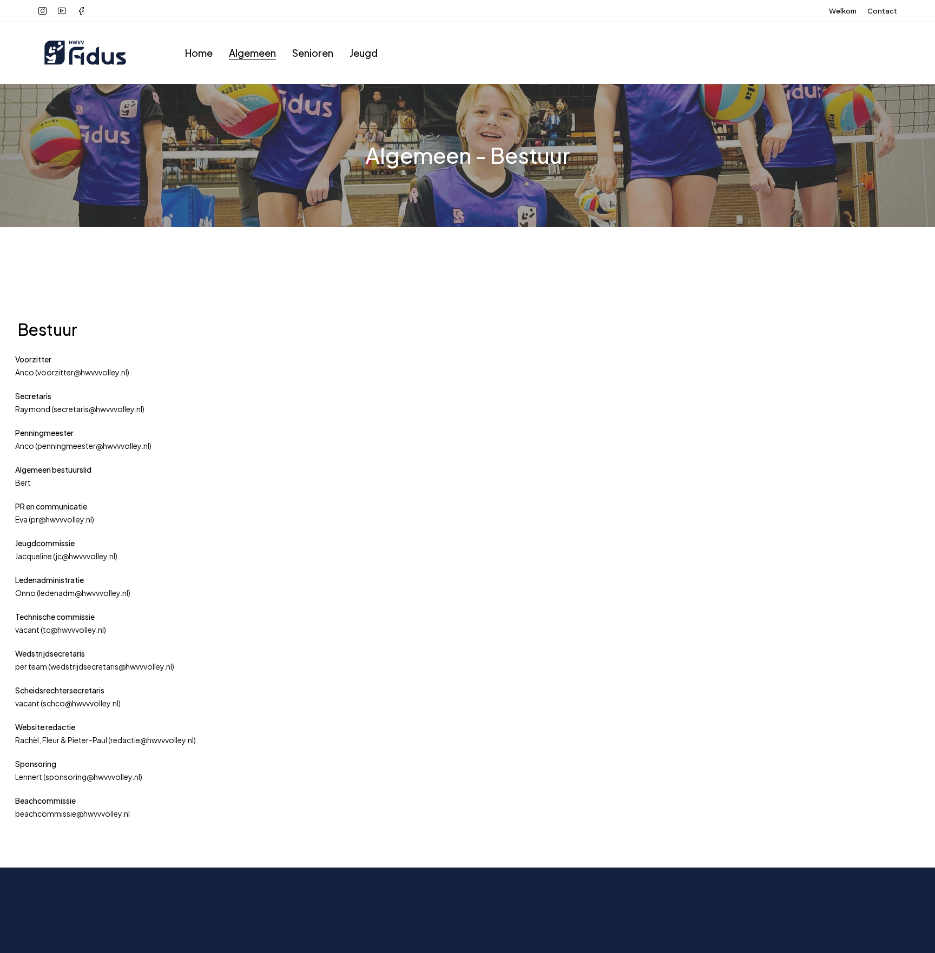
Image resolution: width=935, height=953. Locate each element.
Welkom (843, 10)
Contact (882, 10)
